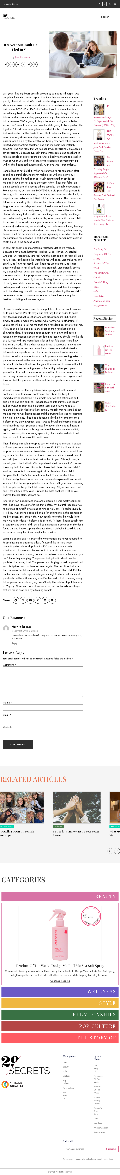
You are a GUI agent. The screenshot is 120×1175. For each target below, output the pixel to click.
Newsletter (99, 296)
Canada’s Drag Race (101, 285)
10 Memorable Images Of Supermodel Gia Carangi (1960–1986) (104, 116)
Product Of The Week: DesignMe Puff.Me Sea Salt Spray (110, 350)
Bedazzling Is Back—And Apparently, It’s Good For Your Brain (110, 387)
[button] (6, 64)
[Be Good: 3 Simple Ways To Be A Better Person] (77, 808)
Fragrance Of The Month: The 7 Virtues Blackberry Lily (104, 220)
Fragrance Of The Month (102, 256)
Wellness (58, 826)
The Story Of (100, 249)
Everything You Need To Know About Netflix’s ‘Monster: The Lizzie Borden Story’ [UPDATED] (110, 331)
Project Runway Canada (101, 275)
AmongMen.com (102, 301)
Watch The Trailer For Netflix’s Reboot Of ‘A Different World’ (110, 406)
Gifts (96, 291)
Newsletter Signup (10, 4)
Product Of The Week (101, 266)
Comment (9, 664)
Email (7, 715)
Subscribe (111, 1149)
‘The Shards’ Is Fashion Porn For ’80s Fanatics (110, 369)
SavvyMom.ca (100, 305)
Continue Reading (60, 981)
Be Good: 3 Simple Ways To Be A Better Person (76, 833)
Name (7, 702)
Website (7, 727)
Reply (14, 643)
